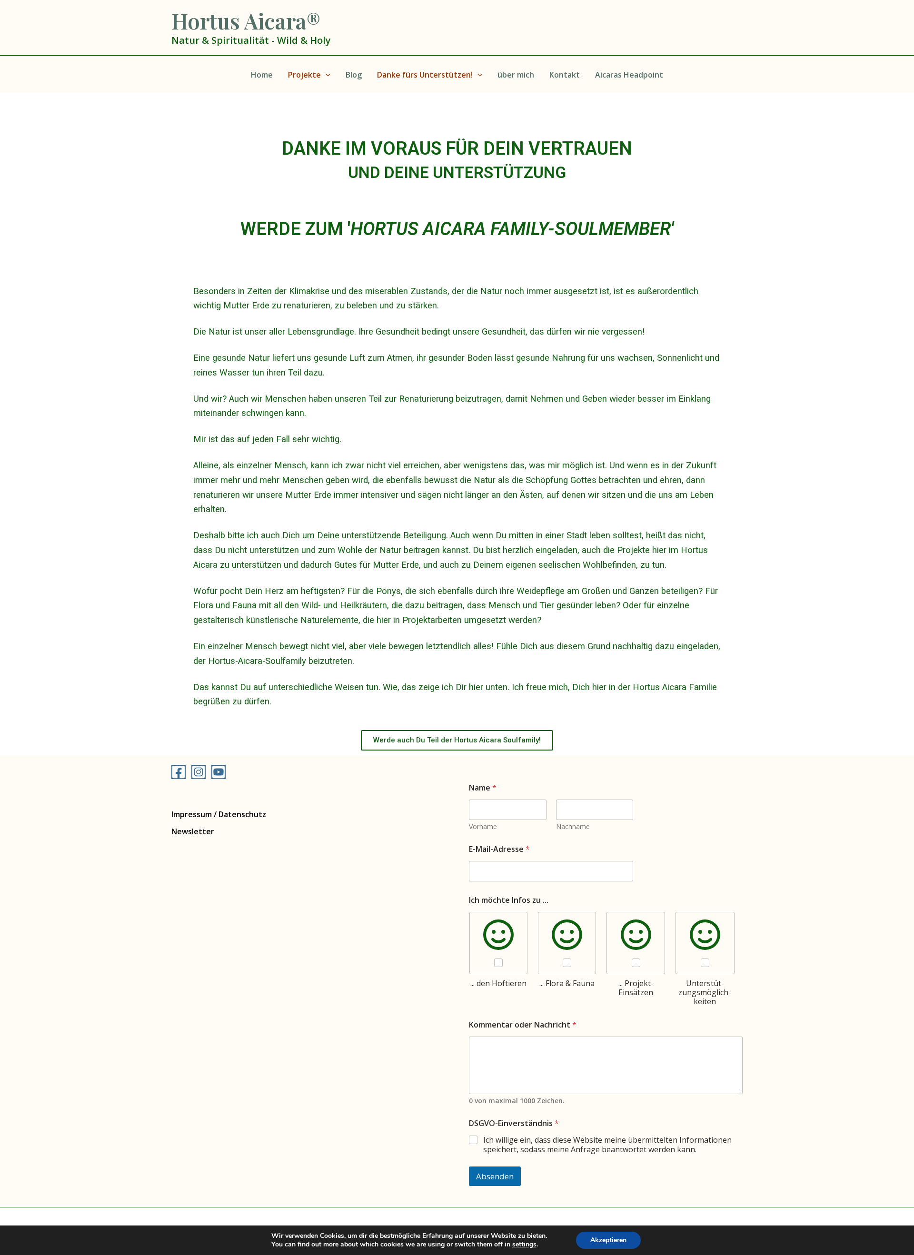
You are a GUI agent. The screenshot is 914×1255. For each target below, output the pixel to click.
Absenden (495, 1176)
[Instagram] (198, 772)
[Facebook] (178, 772)
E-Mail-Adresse (499, 849)
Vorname (483, 826)
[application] (325, 75)
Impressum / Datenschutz (218, 814)
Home (262, 74)
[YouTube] (218, 772)
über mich (515, 74)
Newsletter (192, 831)
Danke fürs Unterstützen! (425, 74)
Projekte (304, 74)
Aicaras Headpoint (629, 74)
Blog (354, 74)
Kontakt (564, 74)
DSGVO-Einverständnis (514, 1123)
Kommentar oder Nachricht (522, 1024)
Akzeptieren (608, 1240)
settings (524, 1244)
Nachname (573, 826)
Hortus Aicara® (245, 20)
